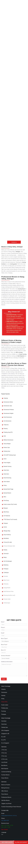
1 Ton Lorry (4, 749)
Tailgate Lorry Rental (6, 803)
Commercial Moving (6, 771)
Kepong (5, 428)
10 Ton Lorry (4, 759)
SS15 (5, 458)
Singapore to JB (5, 733)
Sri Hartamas (7, 515)
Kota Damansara (8, 417)
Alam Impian (7, 481)
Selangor (18, 251)
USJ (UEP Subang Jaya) (10, 455)
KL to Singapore (5, 743)
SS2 (5, 436)
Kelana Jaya (7, 447)
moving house (21, 288)
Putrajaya (6, 568)
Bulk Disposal (4, 768)
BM (2, 834)
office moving (19, 352)
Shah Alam (6, 470)
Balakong (6, 565)
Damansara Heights (8, 413)
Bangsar (6, 508)
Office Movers (4, 791)
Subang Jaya (7, 451)
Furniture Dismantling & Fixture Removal (11, 806)
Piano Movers (4, 794)
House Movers (4, 778)
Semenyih (6, 553)
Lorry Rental (4, 762)
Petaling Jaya (4, 708)
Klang (5, 485)
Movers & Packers (5, 784)
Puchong (3, 711)
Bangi (5, 557)
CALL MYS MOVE (22, 842)
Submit (5, 77)
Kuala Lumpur (4, 704)
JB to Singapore (5, 730)
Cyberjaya (6, 572)
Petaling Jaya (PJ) (8, 432)
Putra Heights (7, 462)
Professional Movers (6, 797)
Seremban (3, 721)
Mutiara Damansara (8, 439)
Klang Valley (4, 701)
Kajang (5, 549)
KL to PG (3, 739)
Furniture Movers (5, 774)
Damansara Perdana (9, 409)
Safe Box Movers (5, 800)
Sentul (5, 527)
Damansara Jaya (8, 405)
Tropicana (6, 424)
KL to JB (3, 736)
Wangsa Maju (7, 530)
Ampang (6, 398)
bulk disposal (21, 356)
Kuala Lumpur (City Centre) (10, 504)
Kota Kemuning (7, 477)
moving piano (13, 264)
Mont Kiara (6, 511)
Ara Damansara (7, 421)
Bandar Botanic (7, 493)
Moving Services (5, 787)
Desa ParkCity (7, 534)
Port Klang (6, 500)
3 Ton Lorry (4, 752)
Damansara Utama (8, 402)
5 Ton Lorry (4, 756)
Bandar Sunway (7, 466)
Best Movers (4, 765)
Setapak (6, 523)
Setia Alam (6, 474)
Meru (5, 496)
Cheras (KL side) (8, 542)
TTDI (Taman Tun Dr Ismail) (10, 519)
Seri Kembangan (8, 561)
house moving (22, 354)
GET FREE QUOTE (7, 842)
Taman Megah (7, 443)
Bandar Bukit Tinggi (8, 489)
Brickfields (6, 538)
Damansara (4, 692)
